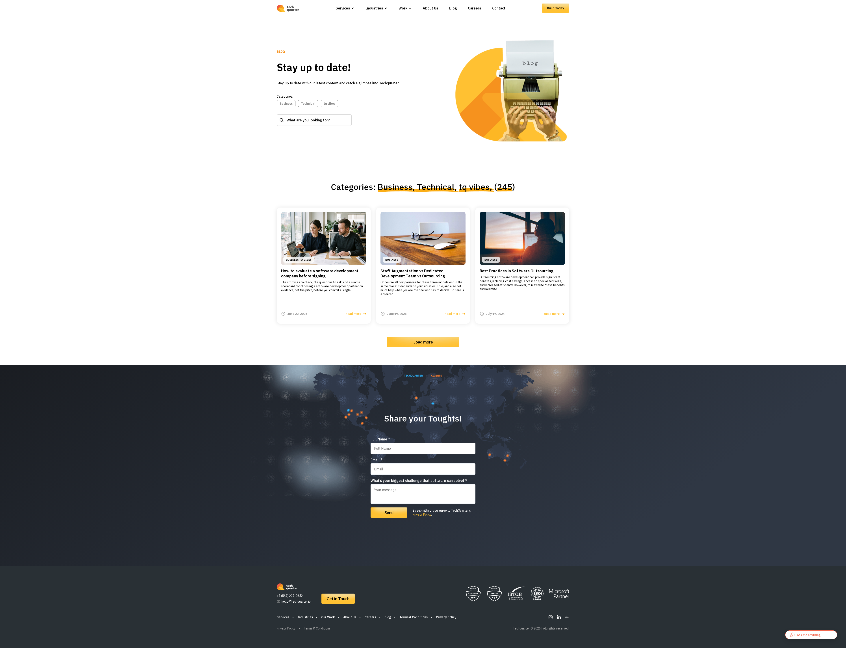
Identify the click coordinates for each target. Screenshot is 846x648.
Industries (374, 8)
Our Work (328, 617)
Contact (498, 8)
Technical (308, 104)
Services (343, 8)
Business (286, 104)
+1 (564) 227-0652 (290, 596)
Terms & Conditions (413, 617)
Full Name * (380, 439)
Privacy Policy (422, 514)
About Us (430, 8)
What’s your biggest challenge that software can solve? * (419, 480)
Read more (353, 314)
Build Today (555, 8)
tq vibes (329, 104)
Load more (423, 342)
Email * (376, 460)
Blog (453, 8)
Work (403, 8)
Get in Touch (338, 598)
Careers (474, 8)
